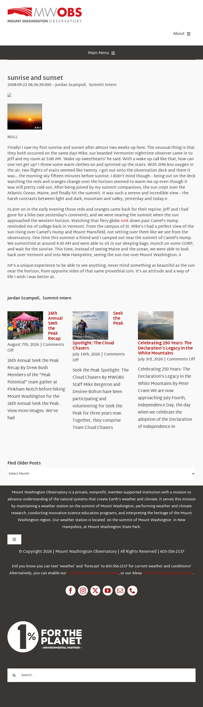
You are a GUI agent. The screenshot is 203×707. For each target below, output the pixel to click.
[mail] (120, 591)
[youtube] (108, 591)
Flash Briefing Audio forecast (168, 573)
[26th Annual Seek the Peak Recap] (25, 325)
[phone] (132, 591)
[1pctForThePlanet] (44, 623)
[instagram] (83, 591)
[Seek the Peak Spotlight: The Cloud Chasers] (90, 325)
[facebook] (71, 591)
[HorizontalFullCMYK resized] (44, 9)
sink (125, 221)
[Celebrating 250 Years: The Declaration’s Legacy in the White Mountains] (156, 325)
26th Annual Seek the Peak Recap (55, 326)
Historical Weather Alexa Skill (93, 573)
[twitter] (95, 591)
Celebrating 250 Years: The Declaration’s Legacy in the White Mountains (165, 348)
